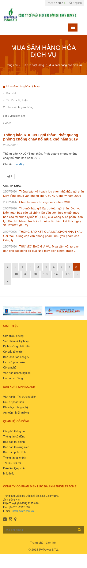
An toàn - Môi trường (16, 412)
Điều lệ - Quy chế (13, 468)
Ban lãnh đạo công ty (16, 357)
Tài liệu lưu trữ (12, 463)
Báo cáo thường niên (16, 447)
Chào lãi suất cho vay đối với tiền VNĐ (36, 202)
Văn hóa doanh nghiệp (16, 372)
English (77, 2)
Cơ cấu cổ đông (13, 378)
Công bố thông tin (14, 431)
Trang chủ (37, 542)
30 (25, 274)
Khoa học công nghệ (15, 407)
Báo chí (11, 93)
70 (35, 274)
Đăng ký (79, 529)
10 (16, 274)
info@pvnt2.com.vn (23, 511)
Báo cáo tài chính (14, 441)
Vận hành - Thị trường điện (19, 396)
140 (56, 274)
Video (7, 123)
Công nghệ (9, 367)
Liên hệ (51, 542)
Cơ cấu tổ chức (13, 351)
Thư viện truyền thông (19, 107)
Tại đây (19, 164)
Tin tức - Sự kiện (16, 100)
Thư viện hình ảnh (15, 115)
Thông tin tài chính (14, 457)
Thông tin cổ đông (14, 436)
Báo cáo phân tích (14, 452)
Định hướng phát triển (16, 346)
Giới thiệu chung (13, 335)
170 (68, 274)
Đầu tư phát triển (13, 402)
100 (45, 274)
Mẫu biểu (8, 473)
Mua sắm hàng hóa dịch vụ (22, 86)
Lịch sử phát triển (14, 362)
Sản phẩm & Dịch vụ (16, 341)
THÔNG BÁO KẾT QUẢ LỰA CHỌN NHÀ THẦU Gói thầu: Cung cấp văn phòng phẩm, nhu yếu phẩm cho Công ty (43, 236)
